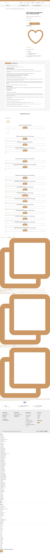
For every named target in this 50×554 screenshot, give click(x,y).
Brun (1, 527)
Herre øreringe (3, 471)
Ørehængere (2, 485)
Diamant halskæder (3, 454)
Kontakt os (27, 419)
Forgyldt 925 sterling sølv (4, 508)
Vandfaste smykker (3, 441)
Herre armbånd (3, 469)
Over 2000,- (2, 438)
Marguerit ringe (3, 478)
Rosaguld (2, 514)
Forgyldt (2, 529)
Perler (1, 511)
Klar (1, 535)
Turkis (1, 548)
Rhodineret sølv (3, 512)
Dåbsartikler (2, 451)
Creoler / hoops (3, 482)
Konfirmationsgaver (3, 463)
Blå (1, 526)
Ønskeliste (37, 0)
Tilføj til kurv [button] (25, 127)
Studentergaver (3, 465)
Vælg (1, 551)
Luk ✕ (1, 433)
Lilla (1, 536)
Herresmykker (3, 468)
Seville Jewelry (13, 88)
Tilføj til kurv (34, 23)
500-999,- (2, 436)
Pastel (1, 541)
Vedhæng (2, 498)
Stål (1, 516)
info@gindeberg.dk (6, 420)
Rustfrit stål (2, 522)
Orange (2, 540)
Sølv (1, 546)
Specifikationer (14, 63)
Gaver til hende (3, 437)
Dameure (2, 495)
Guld (1, 533)
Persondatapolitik (28, 415)
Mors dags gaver (3, 464)
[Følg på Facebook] (37, 422)
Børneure (2, 494)
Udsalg (42, 2)
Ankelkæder (2, 444)
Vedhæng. (22, 99)
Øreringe (2, 480)
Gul (1, 532)
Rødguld (2, 513)
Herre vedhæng (3, 473)
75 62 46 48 (6, 419)
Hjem (6, 8)
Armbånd (2, 445)
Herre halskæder (3, 470)
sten (1, 517)
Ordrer (38, 416)
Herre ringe (2, 472)
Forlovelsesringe (3, 458)
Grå (1, 530)
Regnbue (2, 543)
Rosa (1, 545)
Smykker (20, 2)
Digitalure (2, 496)
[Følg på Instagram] (39, 422)
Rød (1, 544)
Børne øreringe (3, 450)
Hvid (1, 534)
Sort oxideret (2, 515)
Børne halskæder (3, 449)
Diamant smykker (3, 452)
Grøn (1, 531)
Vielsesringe (2, 499)
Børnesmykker (32, 102)
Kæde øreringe (3, 484)
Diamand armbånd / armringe (5, 453)
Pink (1, 542)
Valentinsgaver (3, 466)
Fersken (2, 528)
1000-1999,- (2, 435)
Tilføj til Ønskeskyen (28, 25)
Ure (24, 2)
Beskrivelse (8, 63)
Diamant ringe (3, 456)
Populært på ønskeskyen (4, 439)
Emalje (2, 507)
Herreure (2, 497)
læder (1, 510)
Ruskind (2, 521)
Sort (1, 547)
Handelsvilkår (28, 416)
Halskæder (8, 8)
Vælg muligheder (25, 195)
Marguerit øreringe (3, 486)
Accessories (38, 2)
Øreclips (2, 481)
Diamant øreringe (3, 455)
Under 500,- (2, 440)
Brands (28, 2)
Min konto (41, 0)
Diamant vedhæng (3, 457)
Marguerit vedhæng (3, 479)
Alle (1, 442)
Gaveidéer (32, 2)
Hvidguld (2, 509)
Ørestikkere (2, 487)
